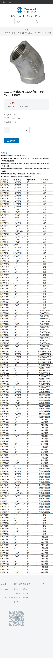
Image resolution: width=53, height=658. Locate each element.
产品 (26, 30)
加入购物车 (11, 140)
